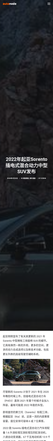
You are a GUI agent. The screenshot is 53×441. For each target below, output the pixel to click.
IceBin (43, 178)
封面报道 (26, 178)
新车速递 (33, 178)
